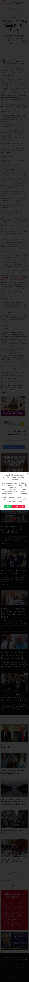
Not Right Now (19, 506)
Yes (8, 506)
